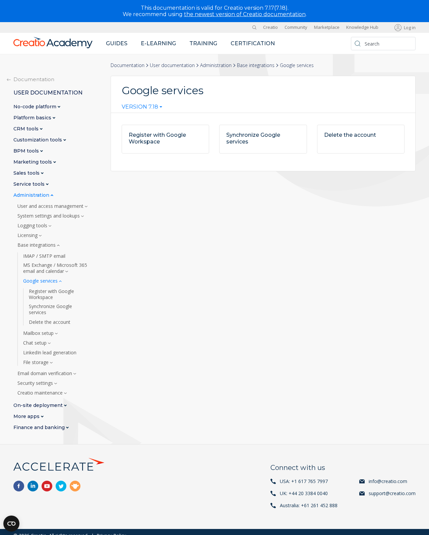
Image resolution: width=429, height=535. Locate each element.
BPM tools (26, 151)
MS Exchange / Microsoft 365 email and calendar (55, 268)
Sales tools (27, 173)
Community (296, 27)
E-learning (158, 43)
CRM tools (26, 129)
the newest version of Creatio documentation (245, 14)
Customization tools (38, 140)
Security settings (35, 383)
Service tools (29, 184)
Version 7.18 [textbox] (140, 107)
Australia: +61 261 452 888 (309, 505)
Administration (216, 65)
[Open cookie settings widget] (11, 524)
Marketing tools (33, 162)
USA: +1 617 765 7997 (304, 481)
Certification (253, 43)
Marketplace (327, 27)
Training (203, 43)
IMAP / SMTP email (44, 256)
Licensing (28, 235)
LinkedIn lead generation (49, 353)
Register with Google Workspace (51, 294)
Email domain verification (45, 373)
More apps (27, 416)
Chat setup (35, 343)
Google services (41, 281)
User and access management (51, 206)
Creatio (270, 27)
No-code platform (35, 107)
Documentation (127, 65)
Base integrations (255, 65)
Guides (116, 43)
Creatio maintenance (40, 393)
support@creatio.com (392, 493)
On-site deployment (38, 405)
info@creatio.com (388, 481)
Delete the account (49, 322)
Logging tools (33, 226)
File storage (36, 362)
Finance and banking (39, 427)
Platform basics (33, 118)
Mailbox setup (39, 333)
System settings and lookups (49, 216)
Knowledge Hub (362, 27)
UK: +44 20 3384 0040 (304, 493)
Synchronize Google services (50, 309)
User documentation (172, 65)
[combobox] (142, 108)
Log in (410, 27)
